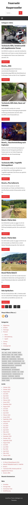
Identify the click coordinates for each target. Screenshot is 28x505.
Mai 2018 (5, 449)
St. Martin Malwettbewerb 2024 (11, 462)
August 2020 (6, 406)
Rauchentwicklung (6, 369)
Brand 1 (20, 354)
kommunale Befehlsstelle (8, 365)
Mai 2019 (5, 427)
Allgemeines (6, 325)
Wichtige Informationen (18, 378)
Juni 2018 (5, 447)
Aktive (6, 334)
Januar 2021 (6, 402)
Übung (5, 343)
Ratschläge (13, 367)
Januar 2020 (6, 417)
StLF (18, 371)
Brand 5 (18, 356)
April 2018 (6, 451)
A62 (3, 352)
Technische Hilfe (16, 374)
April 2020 (6, 413)
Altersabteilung (8, 336)
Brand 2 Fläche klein (9, 220)
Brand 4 (13, 356)
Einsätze (5, 327)
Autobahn (14, 352)
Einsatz (9, 361)
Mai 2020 (5, 410)
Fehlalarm (4, 363)
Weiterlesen (5, 61)
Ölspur (3, 380)
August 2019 (6, 421)
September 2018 (7, 440)
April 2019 (6, 430)
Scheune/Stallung (6, 371)
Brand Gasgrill (13, 359)
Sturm (21, 371)
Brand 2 (4, 356)
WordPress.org (6, 491)
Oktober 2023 (6, 389)
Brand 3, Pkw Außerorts (10, 183)
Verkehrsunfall (6, 378)
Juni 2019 (5, 425)
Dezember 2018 (7, 436)
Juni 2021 (5, 393)
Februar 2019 (6, 434)
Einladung (4, 361)
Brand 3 (8, 356)
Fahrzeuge (6, 329)
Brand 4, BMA (6, 66)
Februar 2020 (6, 415)
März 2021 (6, 398)
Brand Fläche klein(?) (9, 273)
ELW (23, 361)
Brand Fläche (5, 359)
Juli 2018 (5, 444)
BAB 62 (19, 352)
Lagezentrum (18, 365)
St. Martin (14, 371)
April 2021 (6, 396)
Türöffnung (11, 376)
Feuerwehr (10, 363)
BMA (12, 354)
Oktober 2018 (6, 438)
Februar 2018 (6, 455)
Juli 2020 (5, 408)
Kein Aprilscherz (7, 291)
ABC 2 (6, 352)
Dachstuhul (20, 359)
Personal (5, 332)
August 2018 (6, 442)
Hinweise (23, 363)
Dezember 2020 (7, 404)
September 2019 (7, 419)
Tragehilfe (4, 376)
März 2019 (6, 432)
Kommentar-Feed (7, 488)
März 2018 (6, 453)
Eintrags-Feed (6, 486)
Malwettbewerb (5, 367)
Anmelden (5, 484)
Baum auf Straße (6, 354)
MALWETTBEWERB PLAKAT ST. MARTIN (13, 464)
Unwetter (17, 376)
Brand (15, 354)
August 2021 (6, 391)
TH (22, 374)
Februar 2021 (6, 400)
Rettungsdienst (15, 369)
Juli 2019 (5, 423)
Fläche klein (17, 363)
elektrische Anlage (16, 361)
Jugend (6, 339)
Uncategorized (7, 346)
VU (11, 378)
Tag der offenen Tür (6, 374)
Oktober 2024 (6, 387)
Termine (5, 341)
